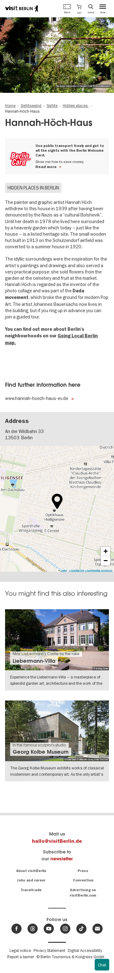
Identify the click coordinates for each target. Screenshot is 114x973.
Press (83, 871)
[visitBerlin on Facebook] (16, 929)
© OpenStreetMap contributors (98, 570)
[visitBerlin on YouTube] (49, 929)
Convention (83, 880)
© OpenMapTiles (76, 570)
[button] (79, 8)
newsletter (61, 859)
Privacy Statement (49, 950)
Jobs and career (31, 880)
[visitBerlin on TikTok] (81, 929)
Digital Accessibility (85, 950)
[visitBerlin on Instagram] (65, 929)
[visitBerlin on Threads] (33, 929)
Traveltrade (31, 890)
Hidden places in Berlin (33, 188)
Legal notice (20, 950)
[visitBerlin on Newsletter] (97, 929)
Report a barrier (20, 956)
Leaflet (63, 570)
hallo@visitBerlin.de (57, 841)
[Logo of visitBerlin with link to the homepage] (21, 8)
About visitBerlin (31, 871)
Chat (102, 964)
